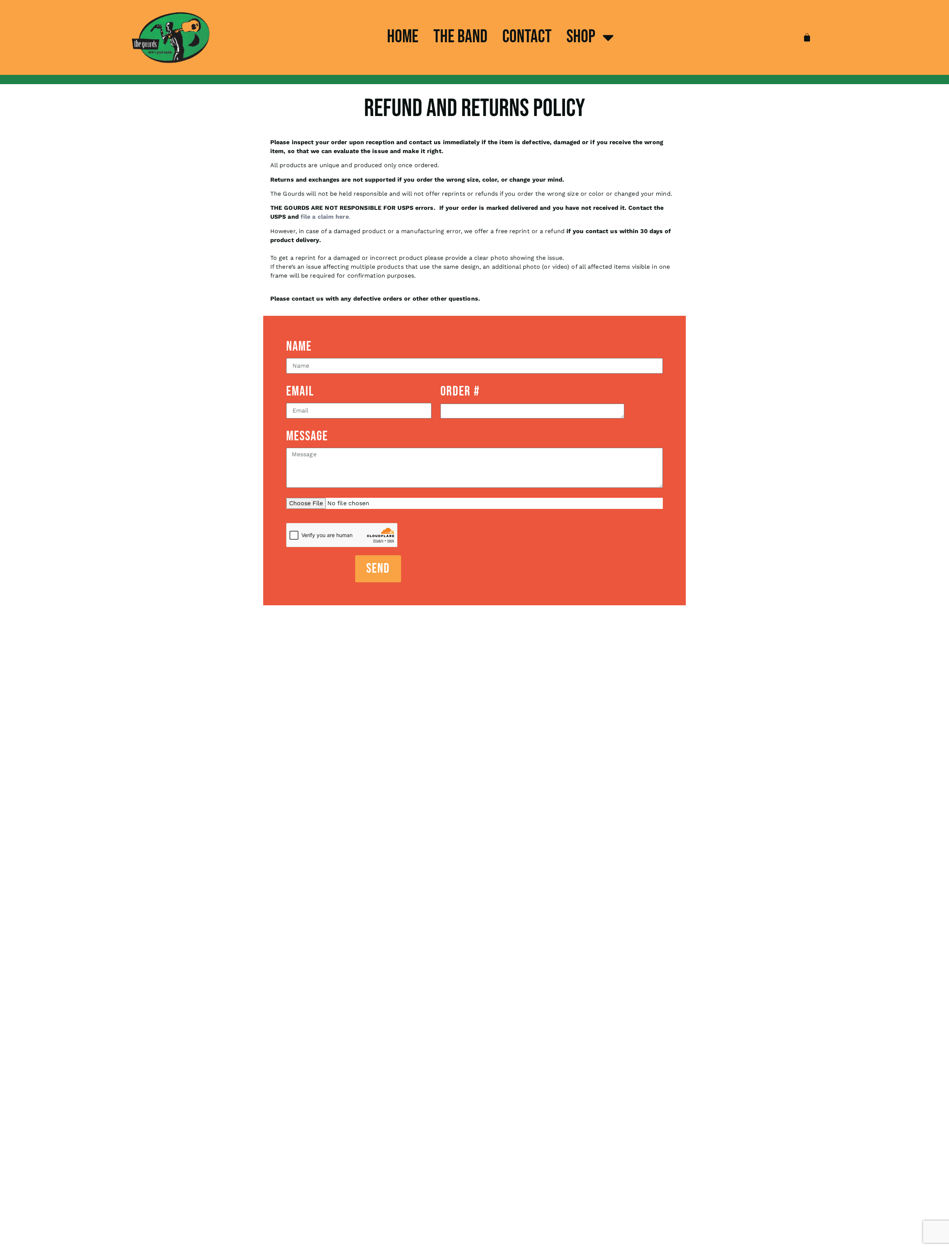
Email (300, 392)
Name (299, 347)
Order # (460, 392)
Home (403, 37)
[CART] (807, 37)
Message (307, 436)
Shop (580, 37)
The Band (460, 37)
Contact (527, 37)
